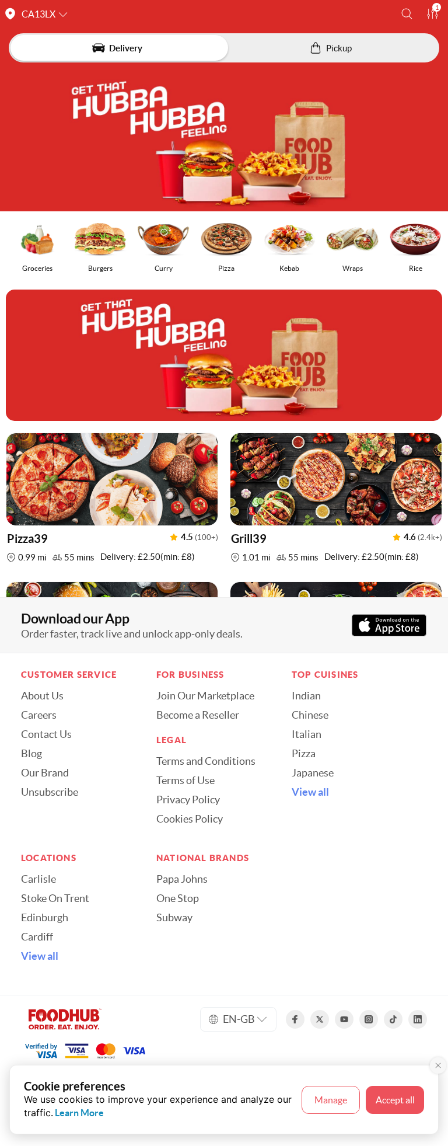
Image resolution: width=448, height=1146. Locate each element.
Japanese (313, 773)
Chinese (310, 715)
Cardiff (37, 937)
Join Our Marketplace (205, 696)
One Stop (177, 898)
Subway (174, 918)
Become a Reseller (197, 715)
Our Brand (45, 773)
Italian (306, 734)
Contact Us (46, 734)
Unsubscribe (49, 792)
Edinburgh (44, 918)
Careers (39, 715)
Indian (306, 696)
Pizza (304, 754)
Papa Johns (182, 879)
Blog (31, 754)
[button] (407, 14)
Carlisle (38, 879)
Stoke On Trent (55, 898)
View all (310, 792)
